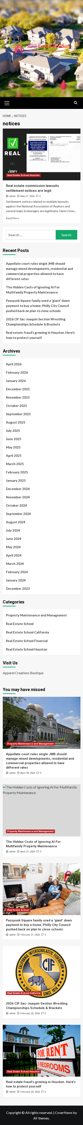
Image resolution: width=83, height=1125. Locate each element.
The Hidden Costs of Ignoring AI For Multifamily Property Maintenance (33, 289)
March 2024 (15, 563)
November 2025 (18, 397)
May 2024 (13, 547)
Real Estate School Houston (23, 175)
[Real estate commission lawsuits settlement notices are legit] (41, 154)
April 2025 (13, 455)
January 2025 (16, 480)
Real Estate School (20, 624)
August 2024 (15, 522)
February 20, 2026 (30, 1013)
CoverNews (63, 1113)
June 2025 (13, 439)
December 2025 (18, 389)
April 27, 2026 (27, 851)
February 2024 (17, 572)
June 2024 (13, 539)
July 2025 (13, 430)
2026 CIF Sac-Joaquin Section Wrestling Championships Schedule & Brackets (36, 321)
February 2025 (17, 472)
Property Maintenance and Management (36, 615)
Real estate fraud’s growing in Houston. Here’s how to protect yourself (40, 335)
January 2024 (16, 580)
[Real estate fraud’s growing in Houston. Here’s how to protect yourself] (41, 1051)
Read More (12, 218)
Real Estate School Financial (27, 641)
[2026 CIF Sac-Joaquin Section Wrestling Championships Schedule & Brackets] (41, 972)
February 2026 (17, 372)
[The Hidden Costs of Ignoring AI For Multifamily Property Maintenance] (41, 810)
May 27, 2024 (27, 196)
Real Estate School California (27, 632)
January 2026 (16, 381)
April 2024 (13, 555)
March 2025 (15, 464)
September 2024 (18, 514)
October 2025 (16, 406)
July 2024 (13, 530)
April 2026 (13, 364)
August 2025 (15, 422)
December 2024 (18, 489)
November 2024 (18, 497)
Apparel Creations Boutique (23, 673)
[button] (7, 102)
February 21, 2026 (30, 934)
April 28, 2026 (27, 773)
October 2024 (16, 505)
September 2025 (18, 414)
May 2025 (13, 447)
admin (12, 196)
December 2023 (18, 588)
